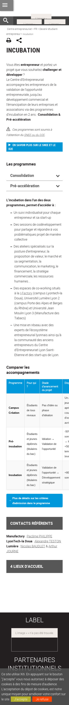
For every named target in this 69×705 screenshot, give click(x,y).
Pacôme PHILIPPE (39, 536)
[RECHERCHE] (7, 20)
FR (35, 29)
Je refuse (42, 699)
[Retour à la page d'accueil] (34, 8)
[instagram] (29, 21)
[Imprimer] (10, 41)
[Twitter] (41, 16)
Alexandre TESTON (47, 541)
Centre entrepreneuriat (19, 29)
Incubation (15, 475)
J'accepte (20, 699)
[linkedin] (54, 21)
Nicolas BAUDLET (33, 546)
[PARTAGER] (20, 41)
